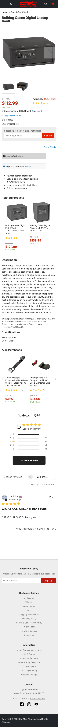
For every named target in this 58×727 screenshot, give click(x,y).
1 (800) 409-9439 (29, 689)
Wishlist (29, 602)
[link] (40, 103)
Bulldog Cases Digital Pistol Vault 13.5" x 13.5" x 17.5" (40, 228)
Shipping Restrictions (29, 614)
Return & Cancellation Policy (29, 623)
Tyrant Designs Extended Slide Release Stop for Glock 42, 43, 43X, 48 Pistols (16, 381)
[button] (50, 52)
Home (4, 12)
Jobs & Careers (29, 654)
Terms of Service (29, 631)
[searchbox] (15, 476)
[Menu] (4, 4)
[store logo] (28, 4)
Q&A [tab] (37, 415)
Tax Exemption (29, 666)
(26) (21, 390)
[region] (28, 435)
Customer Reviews (29, 658)
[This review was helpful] (48, 528)
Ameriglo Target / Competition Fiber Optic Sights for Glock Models (40, 381)
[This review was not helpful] (53, 528)
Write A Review (29, 460)
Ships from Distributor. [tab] (20, 166)
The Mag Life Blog (29, 670)
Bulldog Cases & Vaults (11, 116)
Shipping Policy (29, 618)
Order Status (29, 606)
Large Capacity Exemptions (29, 662)
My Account (29, 598)
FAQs (29, 610)
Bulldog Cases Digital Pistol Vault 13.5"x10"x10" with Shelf (15, 229)
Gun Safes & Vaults (20, 12)
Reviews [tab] (24, 415)
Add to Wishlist (50, 147)
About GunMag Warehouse (29, 650)
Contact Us (29, 635)
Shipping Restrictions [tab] (14, 156)
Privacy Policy (29, 627)
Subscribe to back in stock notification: (23, 131)
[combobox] (43, 484)
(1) (44, 390)
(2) (20, 238)
